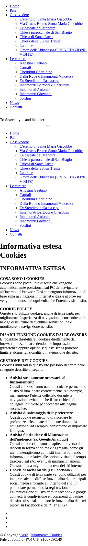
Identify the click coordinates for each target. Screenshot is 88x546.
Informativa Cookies (46, 535)
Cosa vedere (19, 15)
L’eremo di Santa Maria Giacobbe (46, 19)
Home (14, 6)
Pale (13, 10)
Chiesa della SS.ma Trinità (40, 41)
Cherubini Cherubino (36, 72)
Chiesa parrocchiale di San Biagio (46, 32)
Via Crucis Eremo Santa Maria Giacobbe (51, 23)
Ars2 (24, 535)
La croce (26, 45)
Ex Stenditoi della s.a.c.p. (39, 81)
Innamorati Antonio (35, 89)
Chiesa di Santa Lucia (36, 37)
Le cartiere (18, 59)
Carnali (25, 67)
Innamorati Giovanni (36, 94)
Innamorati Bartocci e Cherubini (44, 85)
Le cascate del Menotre (37, 28)
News (14, 103)
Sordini (25, 98)
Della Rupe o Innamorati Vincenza (46, 76)
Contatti (16, 107)
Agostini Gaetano (33, 63)
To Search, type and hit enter (22, 120)
